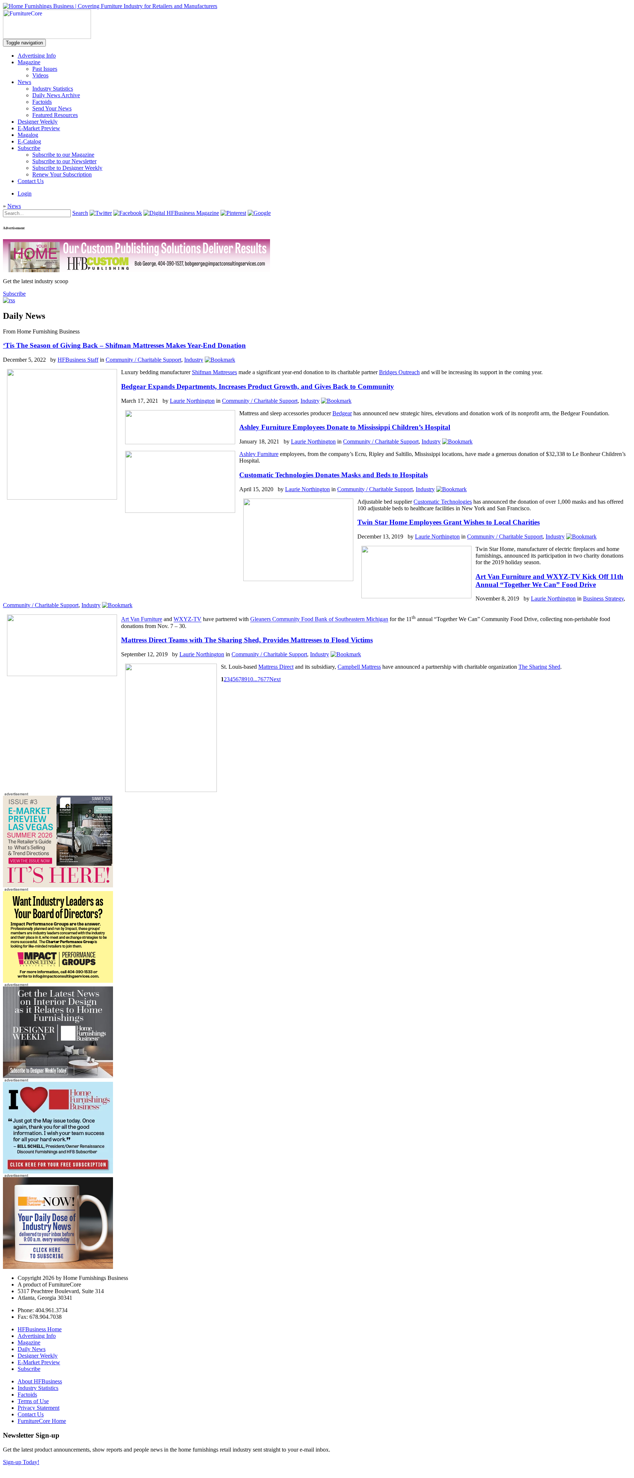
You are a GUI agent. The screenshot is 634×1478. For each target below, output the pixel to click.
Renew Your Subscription (62, 174)
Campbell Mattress (359, 667)
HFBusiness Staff (78, 360)
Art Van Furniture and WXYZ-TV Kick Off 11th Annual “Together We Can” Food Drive (549, 580)
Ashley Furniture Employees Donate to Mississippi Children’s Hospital (344, 427)
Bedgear (342, 413)
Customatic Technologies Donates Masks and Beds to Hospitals (333, 475)
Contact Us (31, 181)
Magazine (29, 62)
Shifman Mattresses (214, 372)
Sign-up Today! (21, 1462)
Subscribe (29, 148)
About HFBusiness (40, 1381)
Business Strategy (603, 598)
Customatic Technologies (442, 502)
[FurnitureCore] (47, 37)
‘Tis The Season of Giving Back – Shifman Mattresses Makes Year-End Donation (124, 345)
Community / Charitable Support (143, 360)
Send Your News (52, 108)
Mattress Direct (276, 667)
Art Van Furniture (141, 619)
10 (250, 679)
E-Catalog (29, 141)
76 (260, 679)
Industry (193, 360)
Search (80, 213)
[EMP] (58, 885)
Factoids (42, 102)
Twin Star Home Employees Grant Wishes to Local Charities (448, 522)
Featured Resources (55, 115)
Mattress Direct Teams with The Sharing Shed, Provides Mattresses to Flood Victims (247, 640)
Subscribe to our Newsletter (64, 161)
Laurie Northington (192, 401)
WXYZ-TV (187, 619)
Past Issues (44, 69)
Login (25, 193)
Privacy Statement (38, 1408)
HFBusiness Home (40, 1329)
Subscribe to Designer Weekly (67, 168)
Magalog (28, 135)
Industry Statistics (52, 88)
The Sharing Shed (539, 667)
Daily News (31, 1349)
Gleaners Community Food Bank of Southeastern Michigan (319, 619)
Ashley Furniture (258, 454)
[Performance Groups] (58, 981)
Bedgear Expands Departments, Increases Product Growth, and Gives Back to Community (257, 386)
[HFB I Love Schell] (58, 1171)
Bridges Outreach (399, 372)
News (24, 82)
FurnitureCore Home (42, 1421)
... (255, 679)
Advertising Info (37, 55)
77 (266, 679)
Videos (40, 75)
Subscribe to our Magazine (63, 155)
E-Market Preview (39, 128)
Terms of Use (33, 1401)
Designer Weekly (38, 121)
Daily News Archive (56, 95)
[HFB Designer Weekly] (58, 1076)
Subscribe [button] (14, 294)
